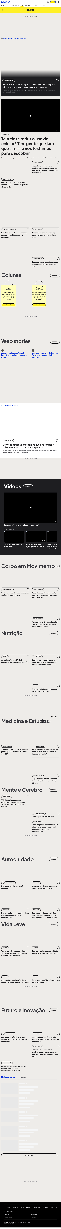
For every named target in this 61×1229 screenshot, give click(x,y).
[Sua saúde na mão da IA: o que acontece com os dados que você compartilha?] (15, 1024)
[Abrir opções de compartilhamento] (57, 80)
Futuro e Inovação (8, 440)
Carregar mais (28, 1155)
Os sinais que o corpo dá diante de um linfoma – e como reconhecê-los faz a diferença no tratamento (39, 296)
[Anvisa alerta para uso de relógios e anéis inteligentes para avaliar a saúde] (46, 220)
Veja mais (54, 275)
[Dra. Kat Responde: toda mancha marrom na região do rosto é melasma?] (15, 220)
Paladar (28, 1207)
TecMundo (45, 1207)
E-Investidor (16, 1207)
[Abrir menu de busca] (58, 10)
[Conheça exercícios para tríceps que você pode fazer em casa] (15, 580)
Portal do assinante (8, 1217)
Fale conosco (33, 1214)
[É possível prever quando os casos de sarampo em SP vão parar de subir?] (46, 249)
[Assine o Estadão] (53, 1)
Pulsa (22, 1207)
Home (8, 1207)
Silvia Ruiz (8, 289)
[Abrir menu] (2, 10)
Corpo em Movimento (8, 80)
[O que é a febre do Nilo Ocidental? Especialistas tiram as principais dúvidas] (46, 765)
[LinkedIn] (56, 1222)
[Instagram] (53, 1222)
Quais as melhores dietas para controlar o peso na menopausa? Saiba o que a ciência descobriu (8, 296)
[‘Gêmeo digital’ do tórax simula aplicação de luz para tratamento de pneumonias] (46, 1024)
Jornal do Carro (36, 1207)
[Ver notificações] (58, 2)
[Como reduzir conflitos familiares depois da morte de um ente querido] (15, 967)
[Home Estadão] (5, 2)
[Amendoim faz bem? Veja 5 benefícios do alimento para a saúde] (15, 647)
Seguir (8, 304)
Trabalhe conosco (34, 1217)
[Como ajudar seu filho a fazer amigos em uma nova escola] (46, 967)
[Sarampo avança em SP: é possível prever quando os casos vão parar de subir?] (15, 736)
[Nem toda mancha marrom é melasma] (15, 873)
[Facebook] (45, 1222)
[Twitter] (49, 1222)
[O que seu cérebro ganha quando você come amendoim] (46, 676)
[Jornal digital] (48, 2)
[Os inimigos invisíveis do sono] (46, 803)
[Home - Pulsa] (30, 10)
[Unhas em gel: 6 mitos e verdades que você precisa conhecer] (46, 873)
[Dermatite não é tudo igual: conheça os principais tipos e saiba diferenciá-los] (15, 900)
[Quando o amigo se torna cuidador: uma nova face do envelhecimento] (46, 938)
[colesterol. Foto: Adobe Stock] (30, 421)
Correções (6, 1214)
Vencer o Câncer (39, 289)
